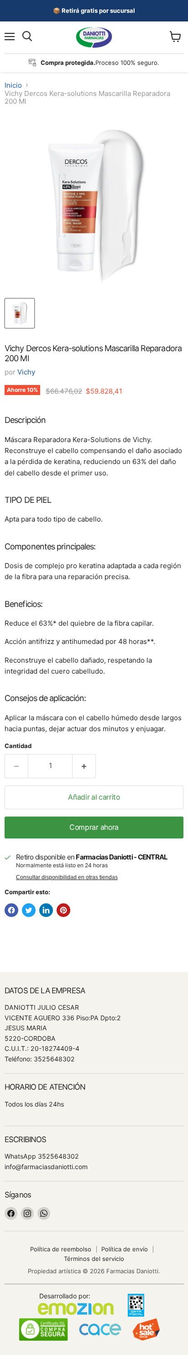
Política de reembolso (60, 1249)
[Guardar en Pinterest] (63, 910)
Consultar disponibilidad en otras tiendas (67, 877)
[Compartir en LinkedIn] (46, 910)
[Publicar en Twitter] (29, 910)
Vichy (26, 372)
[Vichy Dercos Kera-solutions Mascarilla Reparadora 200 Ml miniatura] (19, 313)
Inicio (13, 85)
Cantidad (18, 746)
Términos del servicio (94, 1258)
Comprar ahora (94, 827)
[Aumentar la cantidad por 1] (84, 766)
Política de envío (124, 1249)
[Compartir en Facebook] (11, 910)
